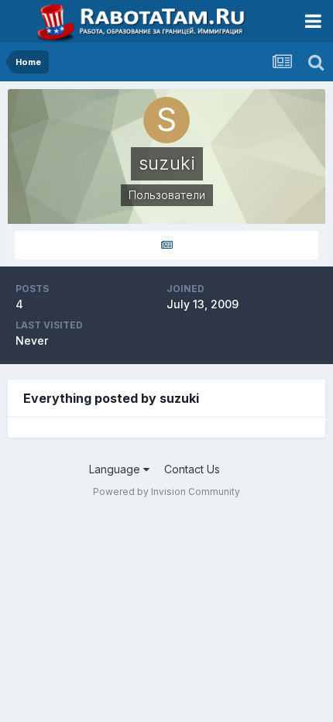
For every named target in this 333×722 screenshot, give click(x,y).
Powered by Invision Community (166, 491)
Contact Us (192, 469)
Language (116, 469)
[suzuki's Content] (166, 245)
